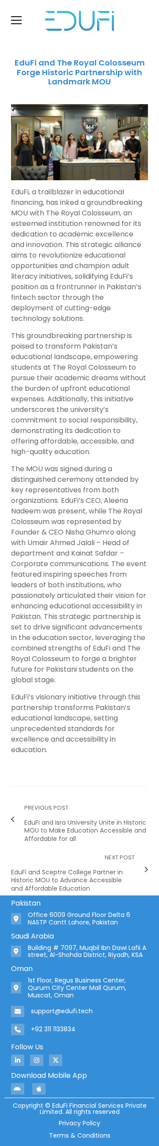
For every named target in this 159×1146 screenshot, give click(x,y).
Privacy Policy (79, 1123)
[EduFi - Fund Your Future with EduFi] (79, 20)
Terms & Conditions (79, 1135)
